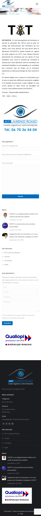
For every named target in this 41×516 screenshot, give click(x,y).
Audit (6, 265)
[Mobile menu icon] (37, 4)
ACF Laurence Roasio (12, 253)
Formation (8, 261)
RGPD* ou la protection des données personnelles (22, 225)
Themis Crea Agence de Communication (25, 511)
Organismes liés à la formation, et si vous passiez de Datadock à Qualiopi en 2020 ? (24, 235)
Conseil (7, 257)
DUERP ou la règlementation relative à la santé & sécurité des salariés (23, 215)
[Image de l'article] (5, 216)
